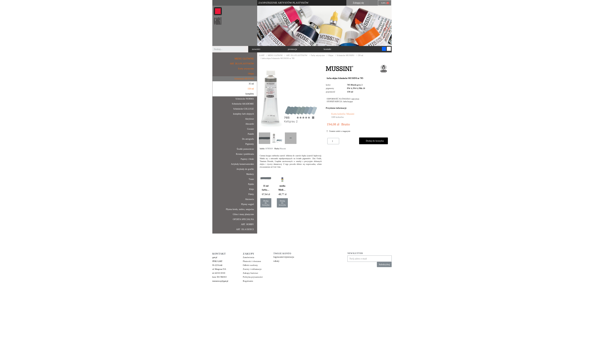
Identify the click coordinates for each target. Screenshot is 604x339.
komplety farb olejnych (243, 114)
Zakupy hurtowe (250, 273)
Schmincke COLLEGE (243, 109)
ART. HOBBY (247, 224)
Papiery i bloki (247, 159)
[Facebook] (384, 49)
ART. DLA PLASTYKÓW (296, 55)
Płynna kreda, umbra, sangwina (240, 209)
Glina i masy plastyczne (243, 214)
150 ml (360, 55)
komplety (250, 94)
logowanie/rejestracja (283, 257)
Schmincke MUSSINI (345, 55)
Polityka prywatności (253, 277)
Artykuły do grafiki (245, 169)
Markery (250, 174)
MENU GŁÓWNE (275, 55)
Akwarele (249, 124)
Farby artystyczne (318, 55)
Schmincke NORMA (244, 99)
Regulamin (248, 281)
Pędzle (251, 184)
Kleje (251, 189)
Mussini (283, 149)
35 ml (251, 84)
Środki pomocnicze (245, 149)
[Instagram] (389, 49)
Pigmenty (249, 144)
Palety (251, 194)
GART (261, 55)
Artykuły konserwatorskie (242, 164)
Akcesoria (249, 199)
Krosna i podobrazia (245, 154)
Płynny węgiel (247, 204)
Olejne (330, 55)
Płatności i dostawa (252, 261)
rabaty (276, 261)
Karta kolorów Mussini (342, 114)
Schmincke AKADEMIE (243, 104)
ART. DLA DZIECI (245, 229)
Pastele (251, 134)
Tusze (251, 179)
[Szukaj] (246, 49)
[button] (256, 49)
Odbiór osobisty (250, 265)
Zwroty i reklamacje (252, 269)
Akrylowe (249, 119)
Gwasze (250, 129)
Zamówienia (248, 257)
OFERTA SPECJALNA (243, 219)
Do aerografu (248, 139)
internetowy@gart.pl (220, 281)
